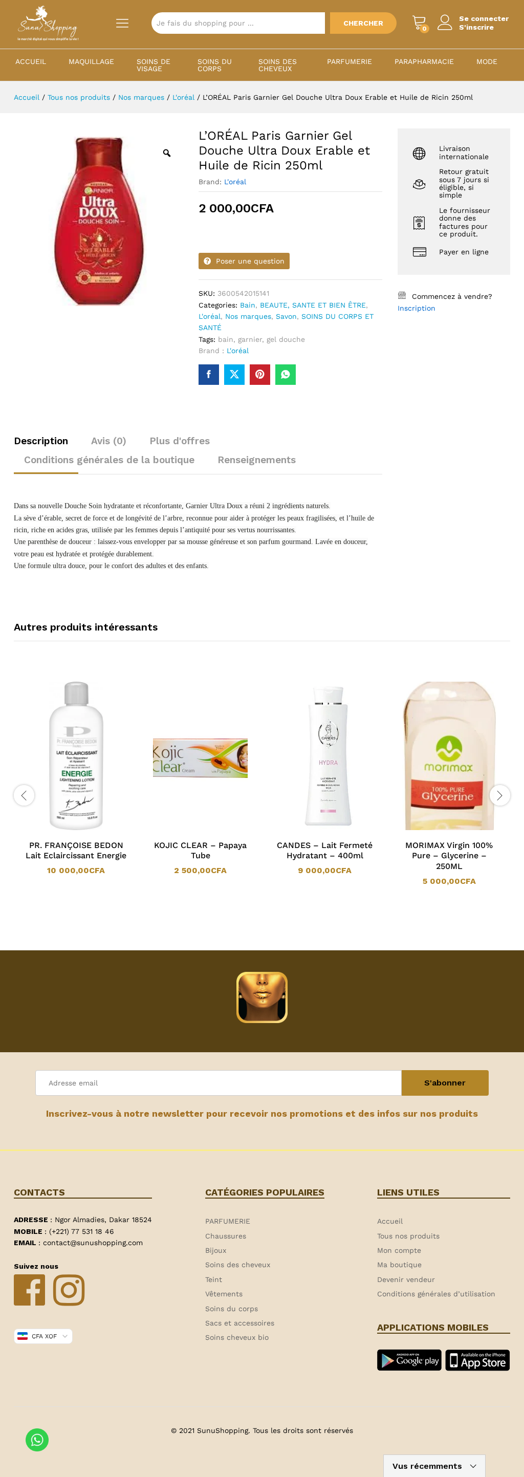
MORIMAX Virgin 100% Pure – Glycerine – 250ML (449, 856)
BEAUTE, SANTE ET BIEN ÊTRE (313, 305)
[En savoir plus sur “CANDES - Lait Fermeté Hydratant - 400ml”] (311, 828)
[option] (76, 778)
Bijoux (215, 1250)
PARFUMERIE (349, 61)
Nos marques (248, 316)
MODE (486, 61)
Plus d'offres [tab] (179, 441)
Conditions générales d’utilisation (436, 1294)
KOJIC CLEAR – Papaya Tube (200, 850)
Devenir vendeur (406, 1279)
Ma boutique (399, 1265)
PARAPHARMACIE (424, 61)
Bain (247, 305)
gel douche (286, 339)
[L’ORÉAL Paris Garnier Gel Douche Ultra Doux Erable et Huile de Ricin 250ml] (209, 374)
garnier (250, 339)
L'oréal (235, 182)
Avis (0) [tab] (108, 441)
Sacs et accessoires (239, 1323)
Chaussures (225, 1236)
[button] (63, 828)
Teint (213, 1279)
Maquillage (91, 61)
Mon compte (399, 1250)
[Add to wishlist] (86, 828)
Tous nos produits (408, 1236)
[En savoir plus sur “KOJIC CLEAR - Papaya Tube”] (187, 828)
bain (225, 339)
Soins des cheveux (277, 65)
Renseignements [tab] (256, 460)
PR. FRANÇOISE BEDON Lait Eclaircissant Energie (76, 850)
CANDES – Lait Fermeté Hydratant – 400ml (325, 850)
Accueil (30, 61)
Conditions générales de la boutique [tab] (109, 460)
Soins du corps (215, 65)
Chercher (363, 23)
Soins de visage (153, 65)
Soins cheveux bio (237, 1337)
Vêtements (224, 1294)
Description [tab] (41, 441)
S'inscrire (476, 27)
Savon (286, 316)
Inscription (416, 308)
